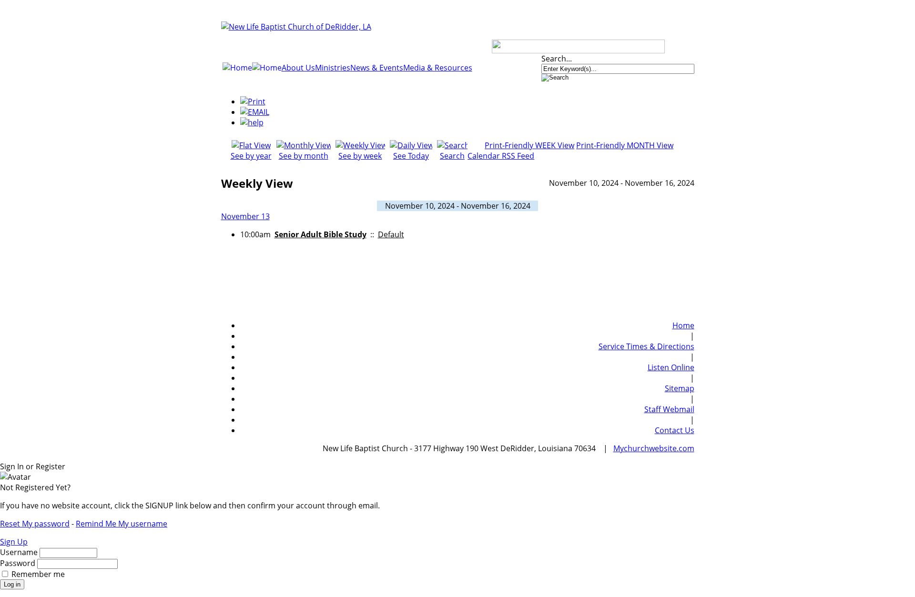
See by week (360, 156)
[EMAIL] (254, 112)
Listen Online (671, 367)
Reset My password (35, 523)
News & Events (376, 67)
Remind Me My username (121, 523)
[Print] (252, 101)
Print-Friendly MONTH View (624, 145)
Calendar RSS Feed (501, 156)
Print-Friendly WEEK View (529, 145)
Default (391, 234)
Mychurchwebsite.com (653, 448)
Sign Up (14, 541)
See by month (303, 156)
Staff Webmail (669, 409)
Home (683, 325)
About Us (298, 67)
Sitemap (679, 388)
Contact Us (674, 430)
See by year (251, 156)
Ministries (332, 67)
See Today (411, 156)
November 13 (245, 216)
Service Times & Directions (646, 346)
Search (452, 156)
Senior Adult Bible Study (320, 234)
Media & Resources (437, 67)
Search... (556, 58)
